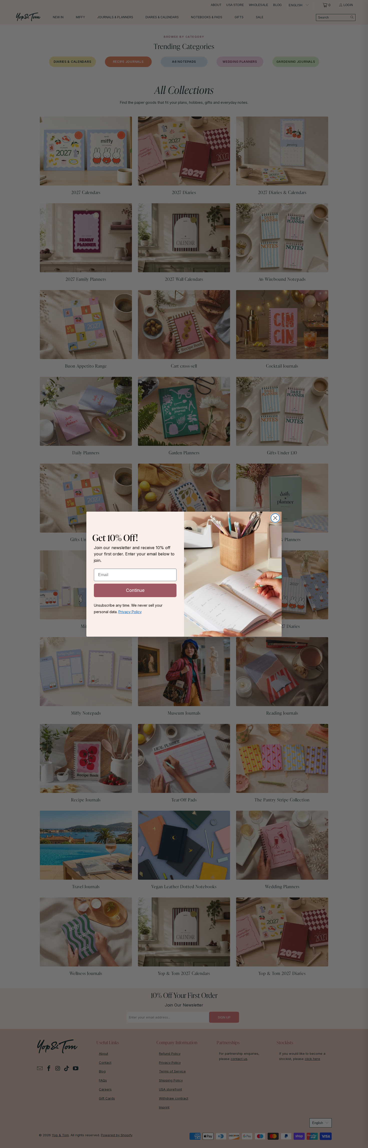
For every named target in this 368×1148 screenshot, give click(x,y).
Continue (135, 590)
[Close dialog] (275, 518)
